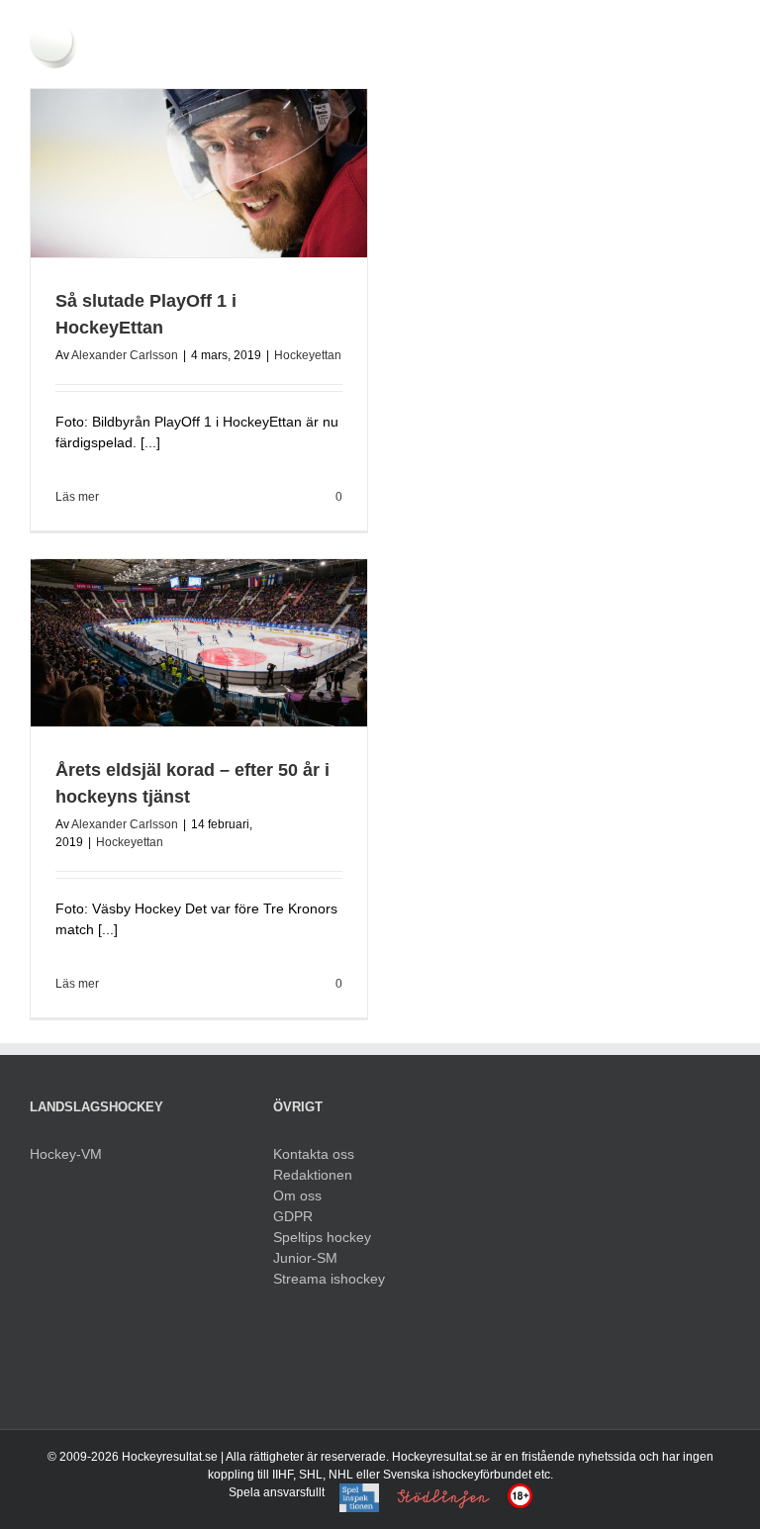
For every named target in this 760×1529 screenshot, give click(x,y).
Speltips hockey (322, 1237)
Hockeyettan (307, 355)
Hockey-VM (66, 1154)
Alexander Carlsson (124, 355)
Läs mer (77, 497)
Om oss (297, 1195)
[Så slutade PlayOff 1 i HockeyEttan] (199, 173)
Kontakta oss (313, 1154)
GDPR (293, 1216)
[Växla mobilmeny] (722, 30)
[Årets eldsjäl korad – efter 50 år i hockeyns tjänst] (199, 643)
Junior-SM (305, 1258)
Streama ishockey (329, 1279)
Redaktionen (312, 1175)
